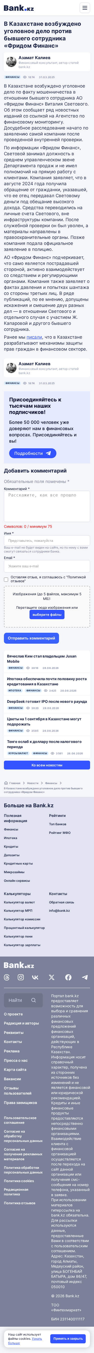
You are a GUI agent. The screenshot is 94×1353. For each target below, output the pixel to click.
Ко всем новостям (47, 765)
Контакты (13, 1041)
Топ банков (57, 824)
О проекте (13, 1014)
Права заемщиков (20, 1102)
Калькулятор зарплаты (22, 945)
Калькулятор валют (19, 902)
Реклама (12, 1051)
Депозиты (12, 855)
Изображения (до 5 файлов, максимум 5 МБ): (47, 596)
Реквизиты (14, 1032)
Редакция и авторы (21, 1023)
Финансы (12, 77)
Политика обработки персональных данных (23, 1169)
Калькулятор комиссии (22, 919)
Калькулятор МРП (18, 911)
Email (9, 558)
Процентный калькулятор (24, 928)
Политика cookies (19, 1181)
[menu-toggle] (85, 8)
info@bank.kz (59, 911)
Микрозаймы (14, 872)
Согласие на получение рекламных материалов (23, 1154)
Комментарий (17, 489)
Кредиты (11, 846)
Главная (14, 783)
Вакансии (12, 1079)
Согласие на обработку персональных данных (23, 1136)
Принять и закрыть (68, 1338)
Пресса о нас (16, 1060)
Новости (32, 783)
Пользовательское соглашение (20, 1120)
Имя (9, 533)
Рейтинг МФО (59, 833)
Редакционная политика (16, 1191)
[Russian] (66, 7)
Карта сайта (15, 1069)
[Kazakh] (72, 7)
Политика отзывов (19, 1203)
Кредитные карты (18, 863)
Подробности (28, 453)
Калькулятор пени (18, 936)
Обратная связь (61, 902)
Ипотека (10, 838)
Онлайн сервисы (17, 881)
